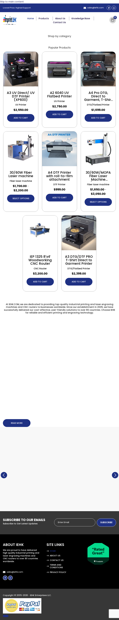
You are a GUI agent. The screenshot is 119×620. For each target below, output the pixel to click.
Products (44, 18)
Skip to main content (12, 1)
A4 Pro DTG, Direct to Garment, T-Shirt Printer (98, 98)
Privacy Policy (58, 572)
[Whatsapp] (114, 8)
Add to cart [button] (21, 117)
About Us (60, 18)
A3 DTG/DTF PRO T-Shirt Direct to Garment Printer (79, 260)
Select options (20, 198)
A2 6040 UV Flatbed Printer (59, 94)
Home (30, 18)
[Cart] (112, 20)
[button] (44, 18)
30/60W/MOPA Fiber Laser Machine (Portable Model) (98, 179)
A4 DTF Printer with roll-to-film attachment (59, 176)
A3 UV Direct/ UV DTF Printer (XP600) (21, 96)
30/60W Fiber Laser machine (20, 174)
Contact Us (59, 22)
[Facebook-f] (109, 8)
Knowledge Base (81, 18)
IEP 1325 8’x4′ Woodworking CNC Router (40, 260)
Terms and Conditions (56, 566)
